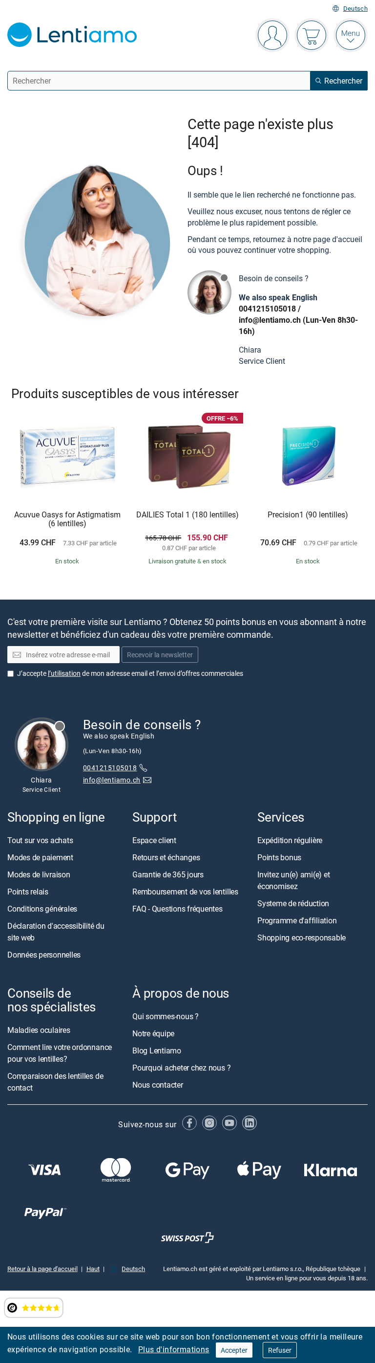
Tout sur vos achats (40, 840)
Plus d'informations (173, 1349)
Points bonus (279, 857)
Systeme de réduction (293, 903)
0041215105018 (267, 308)
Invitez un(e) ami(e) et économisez (293, 880)
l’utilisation (64, 673)
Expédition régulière (289, 840)
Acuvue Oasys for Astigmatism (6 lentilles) (67, 519)
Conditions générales (42, 908)
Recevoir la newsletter (160, 655)
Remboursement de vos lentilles (185, 891)
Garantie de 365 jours (168, 874)
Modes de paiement (40, 857)
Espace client (154, 840)
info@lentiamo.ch (270, 319)
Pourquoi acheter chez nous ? (181, 1068)
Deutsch (355, 8)
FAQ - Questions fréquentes (177, 908)
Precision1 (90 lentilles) (308, 515)
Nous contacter (157, 1085)
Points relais (27, 891)
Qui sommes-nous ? (165, 1016)
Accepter (234, 1350)
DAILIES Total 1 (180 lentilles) (187, 515)
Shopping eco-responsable (301, 937)
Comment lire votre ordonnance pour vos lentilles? (59, 1053)
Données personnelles (44, 954)
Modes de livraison (38, 874)
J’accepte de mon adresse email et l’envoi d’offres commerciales (130, 673)
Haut (93, 1269)
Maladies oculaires (38, 1030)
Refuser (280, 1350)
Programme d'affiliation (296, 920)
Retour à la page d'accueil (42, 1269)
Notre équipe (153, 1033)
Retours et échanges (166, 857)
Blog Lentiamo (156, 1051)
